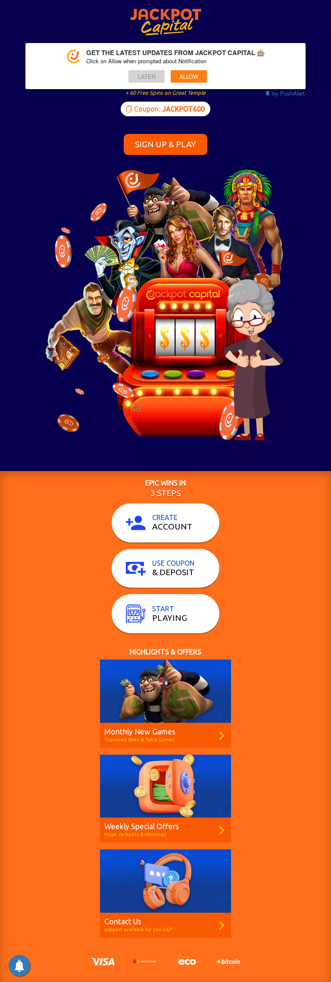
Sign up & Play (165, 144)
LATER (147, 76)
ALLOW (188, 76)
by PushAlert (288, 93)
